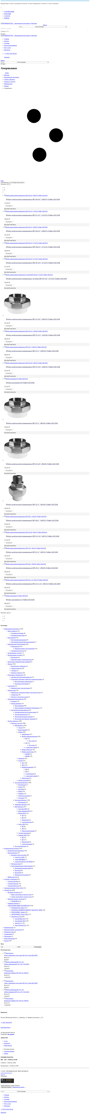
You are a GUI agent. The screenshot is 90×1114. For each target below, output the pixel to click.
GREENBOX (15, 901)
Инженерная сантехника (11, 629)
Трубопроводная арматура (15, 699)
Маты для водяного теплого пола (21, 894)
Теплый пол (7, 890)
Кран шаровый (19, 705)
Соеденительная (27, 822)
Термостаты (14, 694)
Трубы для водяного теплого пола (21, 897)
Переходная (25, 820)
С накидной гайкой (31, 747)
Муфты (20, 732)
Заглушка (21, 789)
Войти (6, 1053)
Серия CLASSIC (20, 857)
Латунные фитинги (20, 800)
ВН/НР (27, 756)
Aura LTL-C (18, 923)
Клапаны (14, 701)
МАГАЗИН (7, 13)
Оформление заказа (18, 1087)
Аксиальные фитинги (21, 782)
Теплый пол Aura (16, 916)
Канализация (12, 637)
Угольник (21, 798)
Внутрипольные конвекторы (23, 681)
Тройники (21, 758)
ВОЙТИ (6, 18)
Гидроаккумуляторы (17, 633)
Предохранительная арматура (20, 710)
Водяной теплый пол (14, 892)
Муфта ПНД (22, 813)
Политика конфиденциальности (6, 1072)
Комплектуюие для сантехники (20, 688)
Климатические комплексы (16, 850)
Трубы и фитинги (13, 721)
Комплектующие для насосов (13, 929)
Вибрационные (8, 927)
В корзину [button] (9, 205)
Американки (25, 734)
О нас (6, 1041)
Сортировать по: (6, 182)
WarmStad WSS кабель (18, 908)
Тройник (21, 793)
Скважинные (8, 934)
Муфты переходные (28, 752)
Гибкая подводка (16, 668)
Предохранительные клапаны (24, 716)
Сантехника (11, 686)
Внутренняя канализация (18, 640)
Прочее (10, 664)
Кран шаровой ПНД (24, 811)
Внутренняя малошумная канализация (22, 642)
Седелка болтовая (23, 833)
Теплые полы (12, 690)
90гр (23, 765)
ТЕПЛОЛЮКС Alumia (18, 912)
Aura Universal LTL (20, 925)
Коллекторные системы (15, 655)
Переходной (25, 842)
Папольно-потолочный (22, 875)
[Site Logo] (19, 23)
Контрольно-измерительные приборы (19, 662)
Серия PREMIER (20, 859)
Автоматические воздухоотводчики (25, 712)
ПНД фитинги (19, 806)
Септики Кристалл (13, 886)
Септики (6, 43)
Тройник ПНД (22, 835)
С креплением (29, 774)
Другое (20, 727)
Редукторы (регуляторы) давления (25, 719)
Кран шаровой (22, 730)
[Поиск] (51, 62)
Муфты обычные (27, 749)
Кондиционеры (12, 853)
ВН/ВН (27, 754)
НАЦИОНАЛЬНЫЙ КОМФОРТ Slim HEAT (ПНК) (26, 910)
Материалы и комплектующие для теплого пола (25, 692)
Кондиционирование (10, 45)
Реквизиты (3, 1074)
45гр (23, 763)
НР (26, 743)
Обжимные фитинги (21, 804)
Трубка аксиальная (24, 795)
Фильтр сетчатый (23, 780)
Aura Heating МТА (20, 921)
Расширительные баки (18, 635)
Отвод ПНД (21, 824)
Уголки (20, 760)
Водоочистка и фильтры (18, 666)
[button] (1, 21)
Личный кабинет (9, 1051)
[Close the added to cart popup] (25, 1087)
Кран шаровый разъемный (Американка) (27, 708)
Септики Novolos (13, 881)
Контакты (7, 50)
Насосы (6, 940)
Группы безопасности (21, 714)
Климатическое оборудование (17, 644)
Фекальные (7, 936)
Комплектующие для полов (16, 899)
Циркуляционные (9, 938)
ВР (26, 738)
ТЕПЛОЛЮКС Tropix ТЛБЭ (19, 914)
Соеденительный (27, 844)
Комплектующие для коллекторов (21, 659)
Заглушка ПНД (22, 809)
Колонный (18, 872)
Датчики (13, 670)
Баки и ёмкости (12, 631)
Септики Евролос (13, 883)
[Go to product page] (46, 195)
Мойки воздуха (12, 877)
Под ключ (32, 741)
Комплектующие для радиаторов (24, 648)
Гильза (20, 787)
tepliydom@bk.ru (5, 1027)
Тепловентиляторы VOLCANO (13, 888)
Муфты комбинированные (30, 736)
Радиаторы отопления (21, 683)
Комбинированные (27, 767)
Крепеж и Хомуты (16, 672)
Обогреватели (15, 646)
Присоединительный (28, 831)
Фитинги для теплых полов (19, 697)
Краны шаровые (16, 703)
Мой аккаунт (8, 1045)
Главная (6, 39)
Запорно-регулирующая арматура (21, 677)
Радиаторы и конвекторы (15, 675)
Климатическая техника (11, 848)
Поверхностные (9, 932)
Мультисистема (15, 864)
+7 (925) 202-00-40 (6, 1022)
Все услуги (7, 47)
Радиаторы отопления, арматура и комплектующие (26, 679)
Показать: (4, 184)
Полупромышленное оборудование (21, 866)
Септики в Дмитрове (10, 879)
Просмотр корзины (6, 1087)
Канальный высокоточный (23, 868)
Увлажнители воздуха (17, 651)
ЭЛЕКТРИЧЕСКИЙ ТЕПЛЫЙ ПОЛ (19, 905)
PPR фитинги (19, 725)
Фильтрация (38, 947)
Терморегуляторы (13, 903)
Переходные (25, 778)
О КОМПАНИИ (9, 11)
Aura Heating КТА (20, 918)
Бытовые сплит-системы (18, 855)
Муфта (20, 791)
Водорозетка (22, 785)
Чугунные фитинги (20, 846)
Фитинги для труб (16, 723)
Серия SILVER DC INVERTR (24, 861)
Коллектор (14, 657)
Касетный (18, 870)
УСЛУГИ (7, 16)
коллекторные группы (14, 653)
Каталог (6, 41)
